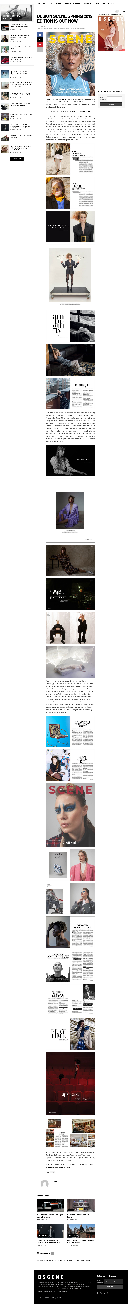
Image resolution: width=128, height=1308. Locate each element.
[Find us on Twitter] (101, 1293)
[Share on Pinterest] (40, 44)
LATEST (51, 3)
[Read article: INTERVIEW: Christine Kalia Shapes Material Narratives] (50, 1205)
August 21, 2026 (42, 1220)
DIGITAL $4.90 (84, 111)
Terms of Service (61, 1291)
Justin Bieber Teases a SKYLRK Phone (20, 48)
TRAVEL (96, 3)
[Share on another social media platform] (40, 49)
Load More (17, 158)
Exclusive (73, 28)
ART (103, 3)
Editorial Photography (62, 28)
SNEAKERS (68, 3)
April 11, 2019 (41, 26)
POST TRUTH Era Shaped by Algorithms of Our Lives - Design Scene (67, 1260)
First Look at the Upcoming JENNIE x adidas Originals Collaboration (19, 73)
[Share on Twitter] (40, 39)
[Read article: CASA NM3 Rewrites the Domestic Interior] (81, 1205)
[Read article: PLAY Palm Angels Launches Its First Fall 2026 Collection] (81, 1231)
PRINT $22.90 (72, 111)
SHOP (110, 3)
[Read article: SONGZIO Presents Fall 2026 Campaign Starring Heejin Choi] (50, 1231)
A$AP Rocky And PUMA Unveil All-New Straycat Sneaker (21, 136)
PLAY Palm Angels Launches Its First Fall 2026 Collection (80, 1241)
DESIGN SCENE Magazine (46, 28)
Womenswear (81, 28)
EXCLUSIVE (87, 3)
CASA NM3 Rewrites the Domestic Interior (21, 115)
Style (52, 1172)
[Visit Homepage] (41, 4)
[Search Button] (124, 11)
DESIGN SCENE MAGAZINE (57, 99)
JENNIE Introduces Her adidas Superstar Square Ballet (20, 104)
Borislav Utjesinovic (45, 1210)
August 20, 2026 (73, 1220)
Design (71, 1210)
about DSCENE (43, 1291)
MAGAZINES (77, 3)
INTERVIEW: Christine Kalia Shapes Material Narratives (19, 26)
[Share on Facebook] (40, 34)
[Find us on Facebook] (97, 1293)
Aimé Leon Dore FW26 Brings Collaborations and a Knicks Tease (19, 37)
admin (54, 1181)
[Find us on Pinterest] (113, 4)
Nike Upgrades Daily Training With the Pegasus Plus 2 (21, 58)
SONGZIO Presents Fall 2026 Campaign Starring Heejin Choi (20, 126)
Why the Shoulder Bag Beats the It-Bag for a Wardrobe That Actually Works (20, 148)
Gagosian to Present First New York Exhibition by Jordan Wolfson (21, 94)
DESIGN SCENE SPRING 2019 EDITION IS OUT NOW (14, 14)
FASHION (58, 3)
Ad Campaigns (43, 1235)
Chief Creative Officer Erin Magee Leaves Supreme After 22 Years (21, 83)
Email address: (103, 98)
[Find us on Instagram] (104, 1293)
